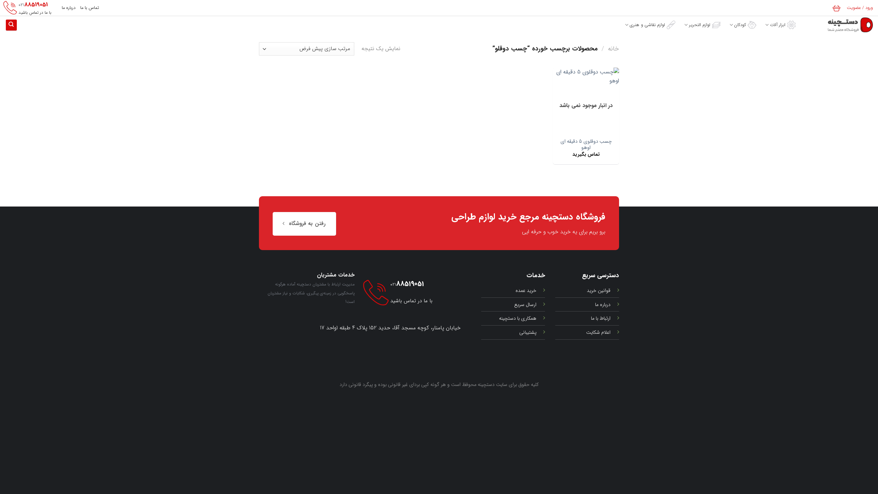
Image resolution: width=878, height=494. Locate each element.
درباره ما (68, 7)
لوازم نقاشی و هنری (647, 25)
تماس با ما (89, 7)
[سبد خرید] (837, 7)
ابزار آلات (777, 25)
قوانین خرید (598, 291)
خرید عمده (525, 291)
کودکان (740, 25)
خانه (613, 49)
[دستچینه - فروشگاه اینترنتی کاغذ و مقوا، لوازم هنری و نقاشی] (839, 25)
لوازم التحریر (699, 25)
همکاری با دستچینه (517, 318)
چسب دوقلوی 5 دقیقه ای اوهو (586, 145)
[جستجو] (11, 25)
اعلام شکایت (598, 333)
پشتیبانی (527, 333)
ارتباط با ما (600, 318)
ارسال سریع (525, 305)
